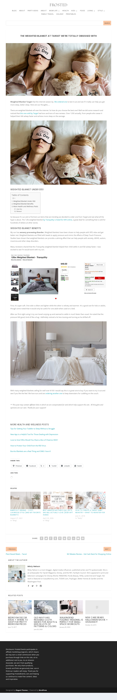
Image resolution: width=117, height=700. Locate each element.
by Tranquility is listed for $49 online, (58, 220)
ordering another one (53, 393)
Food (82, 11)
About (22, 11)
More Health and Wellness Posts (25, 206)
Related (19, 211)
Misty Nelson (34, 566)
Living (90, 11)
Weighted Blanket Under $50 (24, 201)
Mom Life (53, 11)
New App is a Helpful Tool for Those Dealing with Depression (34, 434)
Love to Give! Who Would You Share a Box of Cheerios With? (34, 440)
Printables (71, 14)
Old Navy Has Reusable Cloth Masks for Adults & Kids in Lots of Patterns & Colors (45, 622)
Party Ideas (33, 11)
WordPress (43, 690)
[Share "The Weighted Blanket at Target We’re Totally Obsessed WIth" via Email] (78, 538)
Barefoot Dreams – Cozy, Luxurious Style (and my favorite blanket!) (25, 512)
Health (65, 11)
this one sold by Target (29, 113)
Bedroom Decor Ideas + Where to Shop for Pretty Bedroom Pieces (18, 621)
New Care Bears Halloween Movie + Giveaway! (96, 619)
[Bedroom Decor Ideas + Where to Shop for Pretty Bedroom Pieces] (20, 607)
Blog (14, 11)
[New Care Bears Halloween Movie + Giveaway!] (97, 607)
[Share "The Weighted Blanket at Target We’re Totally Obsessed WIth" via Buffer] (69, 538)
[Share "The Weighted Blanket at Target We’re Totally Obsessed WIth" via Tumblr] (55, 538)
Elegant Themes (22, 690)
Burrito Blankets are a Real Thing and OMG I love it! (30, 451)
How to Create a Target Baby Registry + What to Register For (90, 511)
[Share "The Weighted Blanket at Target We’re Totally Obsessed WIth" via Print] (82, 538)
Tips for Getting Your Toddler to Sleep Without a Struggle (32, 428)
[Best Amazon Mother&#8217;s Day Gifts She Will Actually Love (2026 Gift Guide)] (58, 500)
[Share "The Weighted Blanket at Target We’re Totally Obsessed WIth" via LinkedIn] (64, 538)
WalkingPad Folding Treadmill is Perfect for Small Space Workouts (71, 621)
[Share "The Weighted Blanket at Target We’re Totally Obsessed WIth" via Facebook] (41, 538)
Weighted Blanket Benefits (23, 204)
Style (100, 11)
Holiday (59, 14)
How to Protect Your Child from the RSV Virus (28, 445)
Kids (73, 11)
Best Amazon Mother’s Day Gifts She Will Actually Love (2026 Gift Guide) (58, 512)
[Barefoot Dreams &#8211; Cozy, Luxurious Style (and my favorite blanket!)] (25, 500)
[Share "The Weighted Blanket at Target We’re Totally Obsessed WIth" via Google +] (50, 538)
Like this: (19, 209)
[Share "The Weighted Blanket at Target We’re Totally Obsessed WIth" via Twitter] (46, 538)
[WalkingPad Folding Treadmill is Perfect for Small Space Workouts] (71, 607)
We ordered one (60, 102)
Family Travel (47, 14)
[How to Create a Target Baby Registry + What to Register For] (90, 500)
